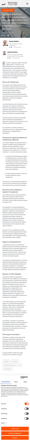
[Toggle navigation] (27, 3)
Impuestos (15, 361)
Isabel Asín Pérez (12, 52)
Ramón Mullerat (14, 41)
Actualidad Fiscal (8, 10)
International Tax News (10, 365)
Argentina (6, 361)
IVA (20, 365)
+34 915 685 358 (15, 58)
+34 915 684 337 (17, 47)
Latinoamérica (7, 369)
